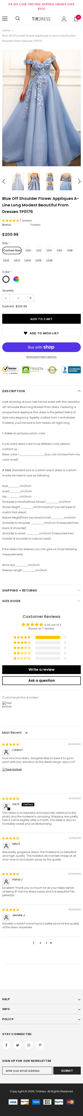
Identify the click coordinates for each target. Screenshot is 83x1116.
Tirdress (35, 225)
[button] (11, 220)
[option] (41, 107)
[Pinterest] (40, 1045)
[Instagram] (29, 1045)
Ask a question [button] (41, 680)
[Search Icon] (17, 18)
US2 (38, 250)
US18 (49, 260)
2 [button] (40, 943)
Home (6, 30)
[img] (10, 744)
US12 (17, 260)
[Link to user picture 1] (12, 778)
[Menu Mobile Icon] (5, 18)
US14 (28, 260)
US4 (49, 250)
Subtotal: (8, 306)
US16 (38, 260)
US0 (28, 250)
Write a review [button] (42, 669)
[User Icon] (64, 18)
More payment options (41, 357)
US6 (59, 250)
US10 (6, 260)
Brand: (6, 225)
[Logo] (41, 18)
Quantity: (8, 290)
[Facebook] (6, 1045)
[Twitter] (17, 1045)
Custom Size (12, 250)
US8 (70, 250)
